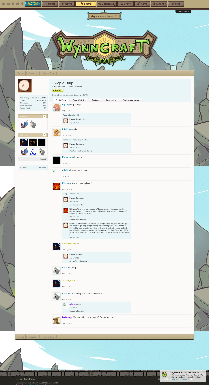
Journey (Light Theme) (26, 379)
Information (111, 100)
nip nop (66, 104)
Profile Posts (61, 100)
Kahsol (65, 140)
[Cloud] (33, 142)
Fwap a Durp (68, 115)
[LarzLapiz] (33, 124)
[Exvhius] (24, 124)
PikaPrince (67, 129)
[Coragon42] (33, 151)
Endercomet (68, 157)
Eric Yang (66, 183)
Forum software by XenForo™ (37, 383)
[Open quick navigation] (191, 73)
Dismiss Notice (204, 372)
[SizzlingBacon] (24, 142)
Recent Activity (79, 100)
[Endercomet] (42, 142)
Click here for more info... (181, 379)
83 (45, 108)
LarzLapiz (67, 267)
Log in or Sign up (183, 11)
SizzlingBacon (74, 261)
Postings (95, 100)
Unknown (42, 167)
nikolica (66, 170)
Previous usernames (131, 100)
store (87, 4)
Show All (43, 159)
